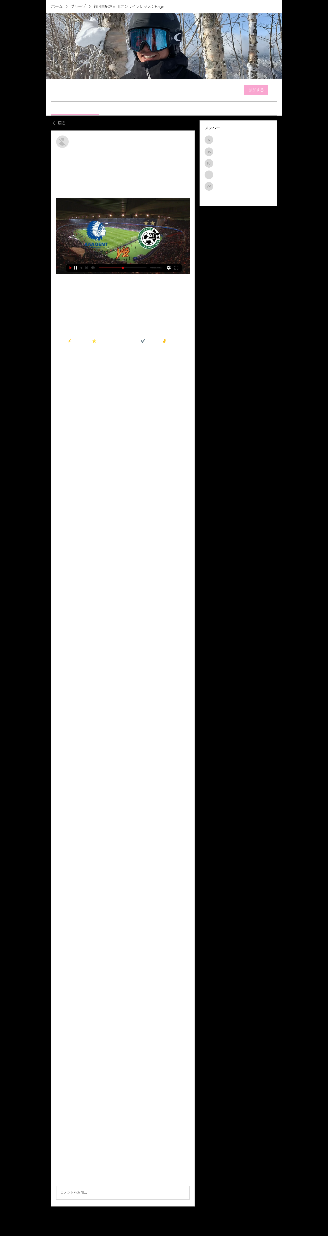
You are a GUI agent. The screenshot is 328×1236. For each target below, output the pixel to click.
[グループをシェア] (274, 90)
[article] (123, 668)
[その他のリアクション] (76, 1178)
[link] (75, 108)
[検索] (233, 90)
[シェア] (187, 138)
